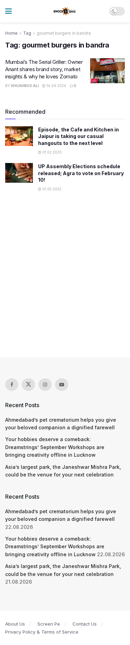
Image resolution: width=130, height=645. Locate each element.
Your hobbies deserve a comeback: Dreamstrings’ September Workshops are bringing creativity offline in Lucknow (54, 447)
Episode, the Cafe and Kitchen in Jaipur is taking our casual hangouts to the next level (78, 136)
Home (11, 33)
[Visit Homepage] (65, 11)
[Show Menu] (8, 11)
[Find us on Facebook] (11, 384)
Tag (27, 33)
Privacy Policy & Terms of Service (41, 632)
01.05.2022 (51, 189)
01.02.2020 (51, 152)
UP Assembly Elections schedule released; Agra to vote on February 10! (81, 173)
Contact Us (84, 624)
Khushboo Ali (25, 86)
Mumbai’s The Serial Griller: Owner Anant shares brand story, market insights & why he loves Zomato (44, 69)
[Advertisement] (65, 279)
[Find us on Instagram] (45, 384)
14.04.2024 (55, 86)
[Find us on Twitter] (28, 384)
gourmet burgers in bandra (64, 33)
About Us (15, 624)
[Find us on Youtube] (61, 384)
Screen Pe (48, 624)
